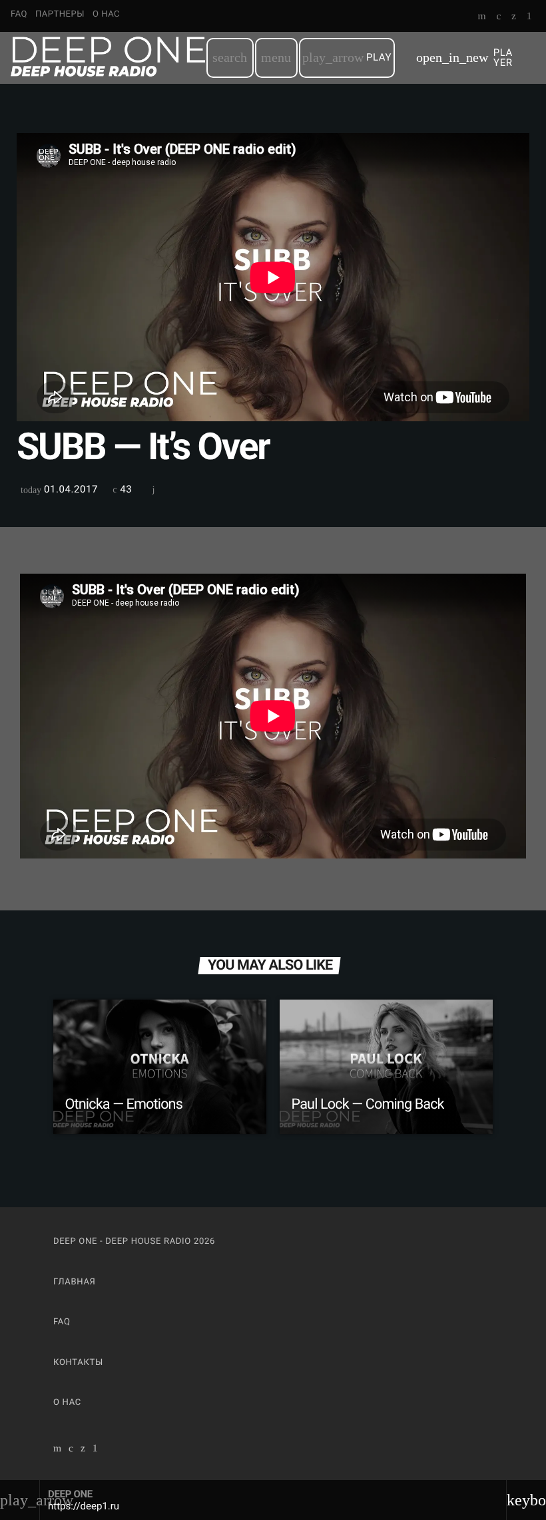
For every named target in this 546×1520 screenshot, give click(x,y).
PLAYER (464, 58)
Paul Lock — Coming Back (368, 1104)
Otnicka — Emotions (123, 1104)
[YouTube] (482, 17)
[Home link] (108, 58)
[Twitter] (513, 17)
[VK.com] (498, 17)
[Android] (529, 17)
